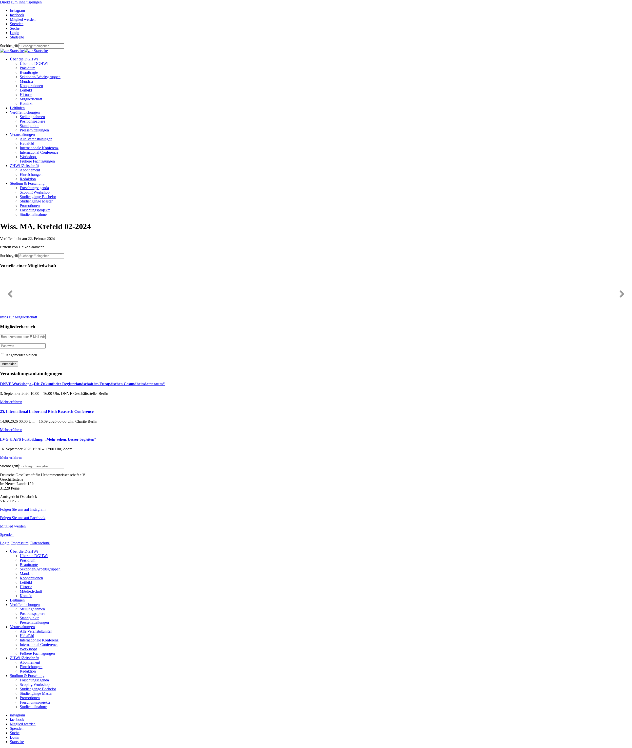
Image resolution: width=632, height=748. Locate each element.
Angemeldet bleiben (21, 355)
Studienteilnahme (33, 214)
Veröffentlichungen (25, 112)
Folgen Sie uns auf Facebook (22, 518)
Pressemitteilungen (34, 130)
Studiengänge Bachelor (38, 197)
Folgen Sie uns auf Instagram (22, 509)
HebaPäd (27, 143)
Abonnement (30, 170)
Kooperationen (31, 86)
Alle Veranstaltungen (36, 139)
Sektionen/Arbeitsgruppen (40, 77)
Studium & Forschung (27, 183)
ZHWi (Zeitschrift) (24, 166)
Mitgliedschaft (31, 99)
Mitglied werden (13, 526)
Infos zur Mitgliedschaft (18, 317)
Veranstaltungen (22, 134)
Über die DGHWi (24, 59)
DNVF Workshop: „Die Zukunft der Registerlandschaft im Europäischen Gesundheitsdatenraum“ (82, 384)
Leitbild (26, 90)
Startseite (17, 742)
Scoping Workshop (35, 192)
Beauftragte (29, 72)
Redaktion (28, 179)
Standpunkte (29, 126)
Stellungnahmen (32, 117)
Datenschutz (40, 543)
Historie (26, 94)
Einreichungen (31, 174)
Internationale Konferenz (39, 148)
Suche (15, 733)
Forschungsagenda (34, 188)
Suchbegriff (9, 46)
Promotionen (30, 205)
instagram (17, 715)
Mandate (26, 81)
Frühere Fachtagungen (37, 161)
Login (4, 543)
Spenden (7, 534)
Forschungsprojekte (35, 210)
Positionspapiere (32, 121)
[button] (10, 294)
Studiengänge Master (36, 201)
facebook (17, 719)
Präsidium (27, 68)
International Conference (39, 152)
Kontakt (26, 103)
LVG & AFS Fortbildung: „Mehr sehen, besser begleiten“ (48, 439)
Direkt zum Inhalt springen (21, 2)
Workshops (28, 157)
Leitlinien (17, 108)
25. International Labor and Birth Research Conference (47, 411)
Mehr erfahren (11, 402)
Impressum (19, 543)
